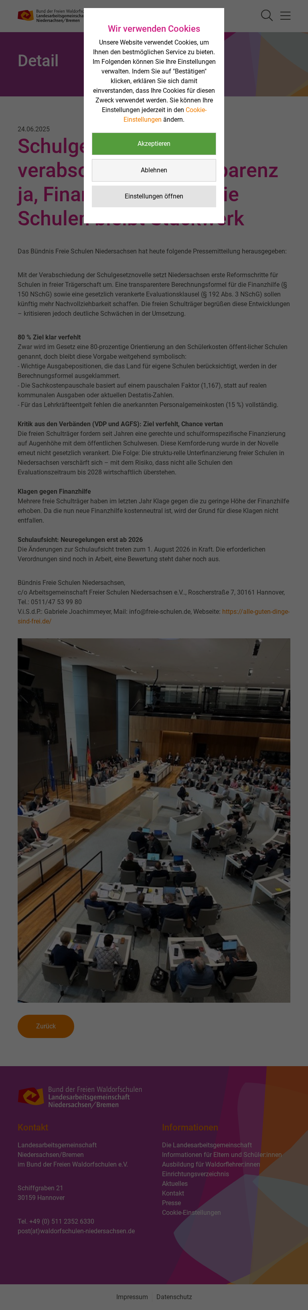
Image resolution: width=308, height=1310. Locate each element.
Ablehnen (154, 170)
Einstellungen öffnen (154, 196)
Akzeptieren (154, 143)
